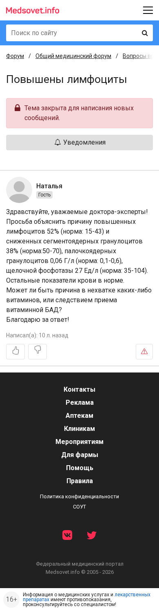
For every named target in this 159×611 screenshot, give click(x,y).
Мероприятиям (79, 442)
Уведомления (84, 142)
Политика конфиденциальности (79, 496)
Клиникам (79, 429)
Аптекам (79, 415)
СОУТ (79, 507)
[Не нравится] (37, 351)
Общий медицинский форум (73, 56)
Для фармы (79, 455)
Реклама (80, 402)
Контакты (79, 389)
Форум (15, 56)
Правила (79, 481)
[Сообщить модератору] (144, 351)
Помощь (79, 468)
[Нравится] (15, 351)
